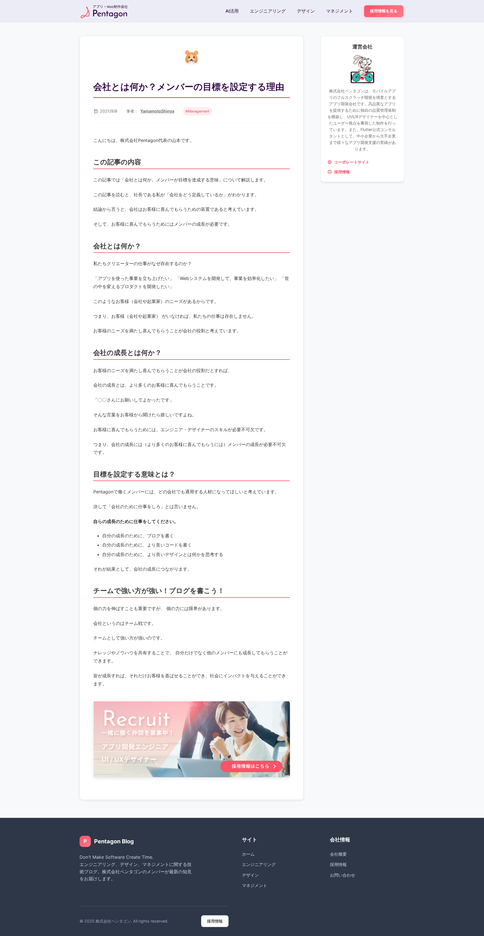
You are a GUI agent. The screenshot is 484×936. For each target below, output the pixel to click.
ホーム (248, 854)
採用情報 (342, 172)
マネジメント (339, 11)
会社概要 (338, 854)
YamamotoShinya (157, 111)
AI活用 (232, 11)
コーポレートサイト (351, 162)
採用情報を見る (383, 10)
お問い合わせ (342, 875)
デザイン (306, 11)
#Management (197, 111)
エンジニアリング (268, 11)
